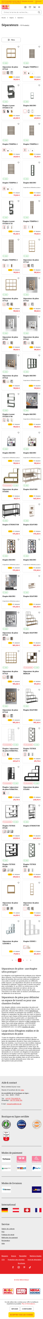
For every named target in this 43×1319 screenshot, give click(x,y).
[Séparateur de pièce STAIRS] (11, 476)
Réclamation (6, 1240)
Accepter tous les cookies (21, 1315)
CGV (3, 1259)
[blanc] (11, 72)
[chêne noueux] (11, 111)
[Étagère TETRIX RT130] (11, 812)
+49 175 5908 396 (16, 1100)
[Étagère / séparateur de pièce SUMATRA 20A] (11, 735)
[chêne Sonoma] (8, 72)
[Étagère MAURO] (31, 92)
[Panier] (34, 7)
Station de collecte (8, 1229)
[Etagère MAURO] (31, 400)
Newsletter (23, 1256)
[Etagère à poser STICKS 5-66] (11, 400)
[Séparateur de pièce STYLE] (11, 53)
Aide (3, 1243)
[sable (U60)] (25, 72)
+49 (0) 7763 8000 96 (12, 1098)
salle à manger (31, 1021)
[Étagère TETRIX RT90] (31, 735)
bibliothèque (33, 1011)
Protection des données (16, 1259)
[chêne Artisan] (4, 72)
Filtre (13, 40)
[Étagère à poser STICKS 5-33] (11, 207)
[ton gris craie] (25, 754)
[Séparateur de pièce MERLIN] (31, 658)
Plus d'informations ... (29, 1304)
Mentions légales (35, 1256)
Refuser (14, 1309)
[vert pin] (4, 111)
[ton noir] (28, 111)
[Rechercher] (39, 12)
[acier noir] (8, 111)
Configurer (27, 1309)
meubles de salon (28, 1027)
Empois (13, 1256)
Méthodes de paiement (10, 1237)
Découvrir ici (38, 2)
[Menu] (39, 7)
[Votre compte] (25, 7)
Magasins (5, 1256)
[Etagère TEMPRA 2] (31, 53)
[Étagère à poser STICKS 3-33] (11, 92)
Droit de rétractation (34, 1259)
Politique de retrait (8, 1235)
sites (22, 1090)
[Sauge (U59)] (25, 111)
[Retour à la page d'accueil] (5, 7)
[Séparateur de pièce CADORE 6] (11, 928)
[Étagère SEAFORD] (31, 476)
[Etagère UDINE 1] (31, 928)
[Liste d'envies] (30, 7)
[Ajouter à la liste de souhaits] (18, 47)
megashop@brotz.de (14, 1104)
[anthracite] (8, 754)
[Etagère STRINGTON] (11, 511)
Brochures (21, 1263)
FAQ (3, 1232)
